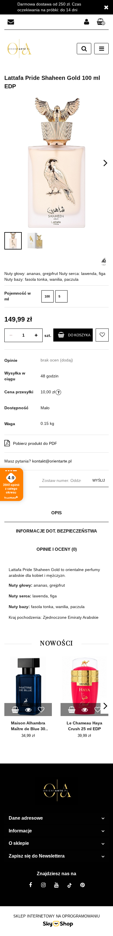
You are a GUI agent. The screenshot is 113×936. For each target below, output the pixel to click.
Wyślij (98, 480)
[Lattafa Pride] (104, 261)
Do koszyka (79, 335)
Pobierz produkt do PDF (35, 443)
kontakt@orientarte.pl (52, 461)
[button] (101, 22)
